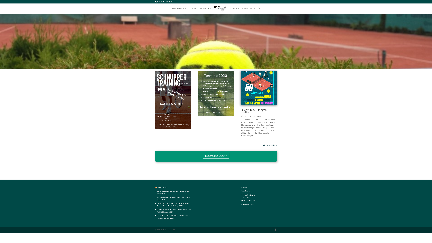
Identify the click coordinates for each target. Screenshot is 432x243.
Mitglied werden (248, 8)
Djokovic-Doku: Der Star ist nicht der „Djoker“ (172, 191)
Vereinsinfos (204, 8)
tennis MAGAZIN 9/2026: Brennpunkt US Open (172, 197)
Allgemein (257, 116)
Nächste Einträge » (270, 145)
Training (192, 8)
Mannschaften (178, 8)
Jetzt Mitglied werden (216, 155)
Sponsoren (234, 8)
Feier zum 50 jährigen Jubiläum (254, 111)
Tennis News (162, 188)
